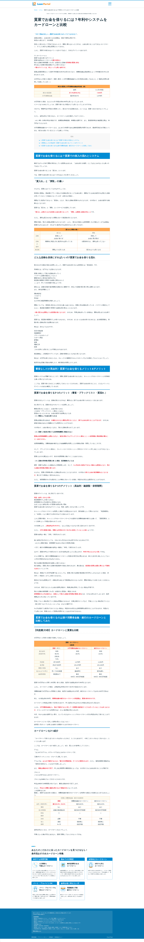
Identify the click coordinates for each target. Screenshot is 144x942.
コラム (41, 10)
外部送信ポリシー (58, 937)
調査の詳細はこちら (37, 931)
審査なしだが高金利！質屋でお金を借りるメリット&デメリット (62, 143)
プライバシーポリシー (43, 937)
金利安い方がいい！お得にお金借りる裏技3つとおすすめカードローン (56, 724)
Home (35, 10)
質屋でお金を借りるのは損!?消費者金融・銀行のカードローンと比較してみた (66, 145)
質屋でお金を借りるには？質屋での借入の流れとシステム (60, 140)
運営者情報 (34, 937)
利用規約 (51, 937)
